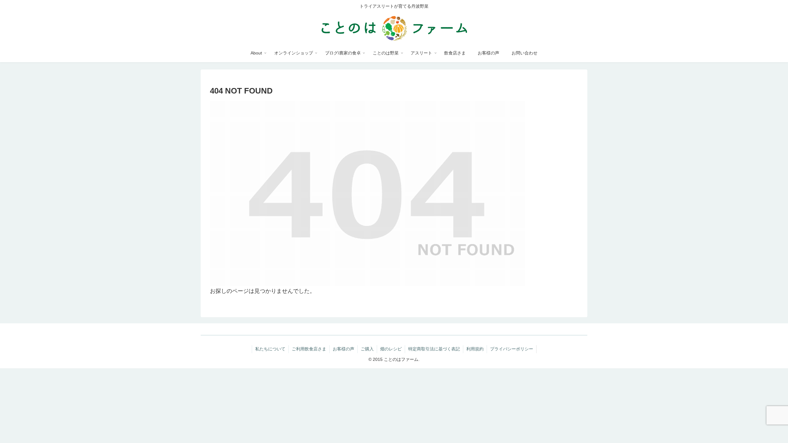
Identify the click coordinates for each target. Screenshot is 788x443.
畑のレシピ (391, 348)
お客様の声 (343, 348)
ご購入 (367, 348)
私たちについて (270, 348)
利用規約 (475, 348)
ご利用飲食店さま (309, 348)
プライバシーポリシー (511, 348)
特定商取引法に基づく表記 (434, 348)
